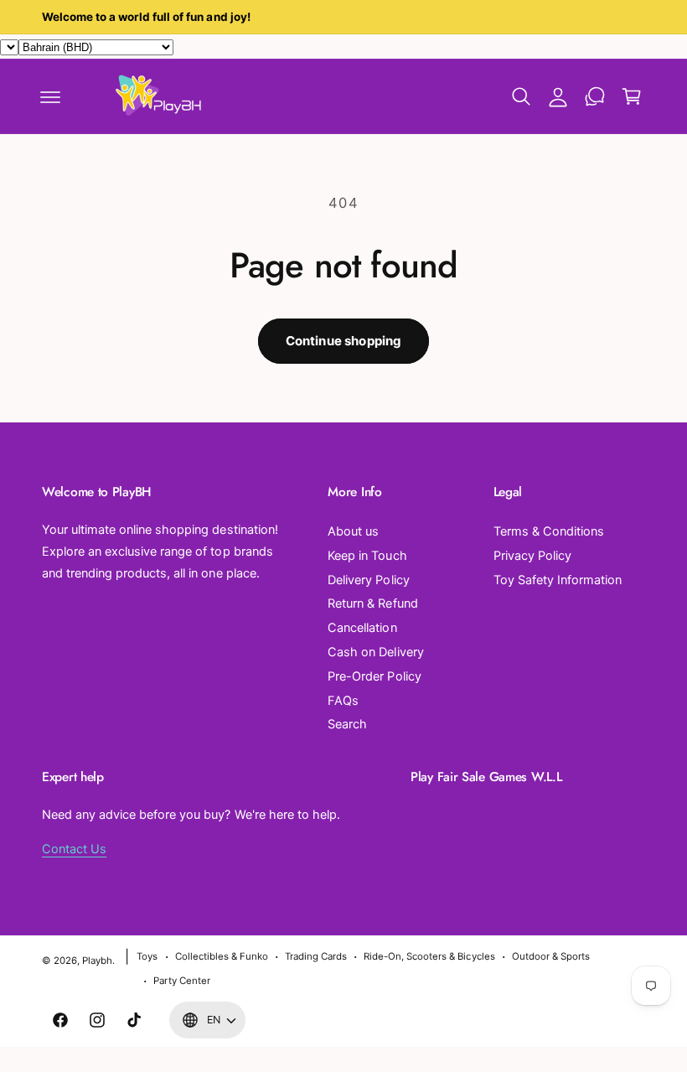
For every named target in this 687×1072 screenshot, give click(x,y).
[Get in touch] (594, 96)
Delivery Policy (368, 580)
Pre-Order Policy (374, 676)
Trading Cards (316, 956)
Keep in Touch (367, 555)
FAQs (343, 700)
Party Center (181, 981)
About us (353, 531)
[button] (50, 96)
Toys (147, 956)
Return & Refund (372, 603)
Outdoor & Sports (551, 956)
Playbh (97, 960)
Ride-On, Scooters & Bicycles (429, 956)
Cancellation (362, 627)
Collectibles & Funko (221, 956)
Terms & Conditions (548, 531)
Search (347, 724)
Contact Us (74, 849)
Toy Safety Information (557, 580)
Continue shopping (344, 341)
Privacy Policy (532, 555)
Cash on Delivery (375, 652)
